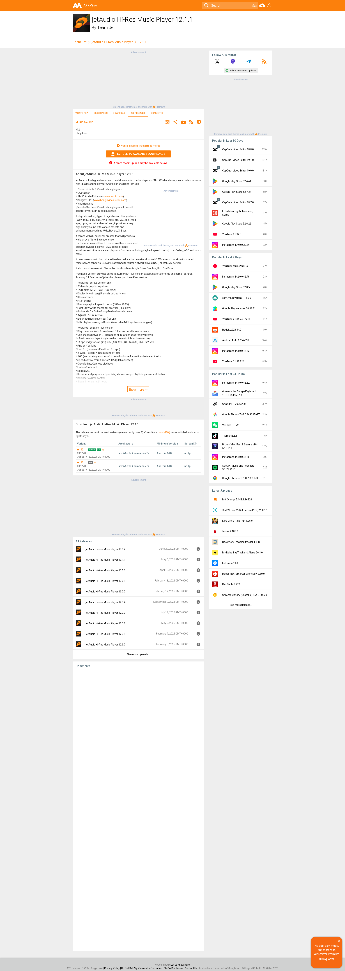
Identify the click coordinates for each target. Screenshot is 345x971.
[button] (167, 122)
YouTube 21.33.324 (233, 361)
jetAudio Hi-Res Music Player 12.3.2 (105, 623)
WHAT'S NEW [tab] (81, 113)
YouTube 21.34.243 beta (236, 319)
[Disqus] (138, 810)
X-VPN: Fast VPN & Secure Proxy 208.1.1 (245, 510)
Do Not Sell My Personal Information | (142, 968)
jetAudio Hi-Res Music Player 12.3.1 (105, 634)
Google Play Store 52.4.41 (236, 181)
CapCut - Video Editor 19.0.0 (238, 170)
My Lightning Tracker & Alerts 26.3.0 (242, 552)
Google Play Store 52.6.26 (236, 223)
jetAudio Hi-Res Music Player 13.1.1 (105, 559)
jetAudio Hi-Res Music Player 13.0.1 (105, 581)
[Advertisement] (138, 79)
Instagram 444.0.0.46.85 (236, 456)
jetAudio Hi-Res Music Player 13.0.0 (105, 591)
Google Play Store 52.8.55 (236, 287)
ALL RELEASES (138, 113)
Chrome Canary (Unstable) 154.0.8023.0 (245, 595)
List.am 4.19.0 (230, 563)
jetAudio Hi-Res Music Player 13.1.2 (105, 549)
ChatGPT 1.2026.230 (234, 403)
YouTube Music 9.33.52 (235, 266)
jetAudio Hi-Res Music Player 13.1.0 (105, 570)
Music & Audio (84, 122)
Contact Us (191, 968)
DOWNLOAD (119, 113)
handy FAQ (164, 432)
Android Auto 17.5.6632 (235, 340)
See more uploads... (138, 654)
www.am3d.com (113, 196)
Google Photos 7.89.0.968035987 (241, 414)
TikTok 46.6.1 (229, 435)
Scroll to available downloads (141, 153)
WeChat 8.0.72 (230, 425)
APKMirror (91, 5)
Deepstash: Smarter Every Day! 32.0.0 (243, 573)
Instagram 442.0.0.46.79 (236, 276)
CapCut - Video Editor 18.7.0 (238, 202)
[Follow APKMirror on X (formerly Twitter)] (217, 62)
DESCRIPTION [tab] (101, 113)
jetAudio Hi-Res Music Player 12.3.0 (105, 644)
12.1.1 (84, 449)
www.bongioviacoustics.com (110, 200)
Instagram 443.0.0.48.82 (236, 350)
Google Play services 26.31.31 (239, 308)
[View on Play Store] (183, 122)
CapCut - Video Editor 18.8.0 (238, 149)
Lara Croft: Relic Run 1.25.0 (237, 520)
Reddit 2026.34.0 (231, 329)
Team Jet (106, 27)
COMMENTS (157, 113)
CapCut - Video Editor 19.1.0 (238, 160)
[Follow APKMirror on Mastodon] (233, 62)
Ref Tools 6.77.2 (231, 584)
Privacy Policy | (112, 968)
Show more (136, 389)
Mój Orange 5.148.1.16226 (237, 499)
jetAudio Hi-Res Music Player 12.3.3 (105, 612)
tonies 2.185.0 (230, 531)
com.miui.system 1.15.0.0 (236, 297)
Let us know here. (180, 964)
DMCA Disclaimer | (174, 968)
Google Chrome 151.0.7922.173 (240, 478)
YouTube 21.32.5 (231, 234)
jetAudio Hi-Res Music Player (112, 42)
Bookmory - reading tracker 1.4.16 (241, 542)
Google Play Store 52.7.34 (236, 191)
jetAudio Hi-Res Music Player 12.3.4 (105, 602)
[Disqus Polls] (138, 716)
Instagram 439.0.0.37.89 (236, 244)
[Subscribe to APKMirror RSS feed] (264, 62)
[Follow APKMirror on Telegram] (249, 62)
